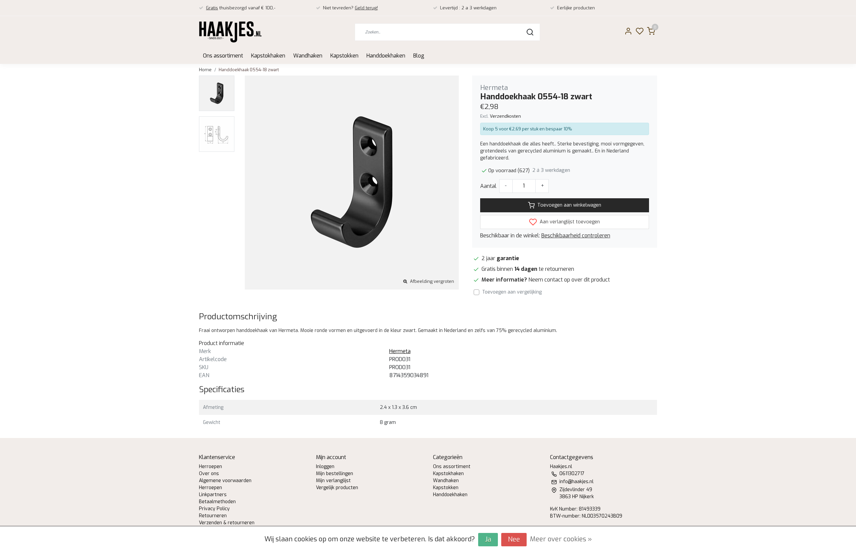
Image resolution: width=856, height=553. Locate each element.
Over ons (209, 473)
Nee (514, 539)
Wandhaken (307, 55)
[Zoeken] (530, 32)
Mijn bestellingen (334, 473)
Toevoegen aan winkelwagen (569, 205)
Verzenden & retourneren (226, 523)
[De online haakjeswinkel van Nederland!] (230, 32)
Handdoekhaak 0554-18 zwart (249, 70)
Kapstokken (344, 55)
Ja (488, 539)
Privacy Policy (214, 509)
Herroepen (210, 466)
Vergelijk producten (337, 487)
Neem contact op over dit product (569, 279)
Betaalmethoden (217, 502)
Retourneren (213, 516)
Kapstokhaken (268, 55)
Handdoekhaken (385, 55)
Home (205, 70)
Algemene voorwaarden (225, 480)
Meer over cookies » (561, 539)
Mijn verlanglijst (333, 480)
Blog (418, 55)
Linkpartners (213, 494)
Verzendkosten (505, 116)
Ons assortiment (223, 55)
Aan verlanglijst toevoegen (569, 222)
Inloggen (325, 466)
